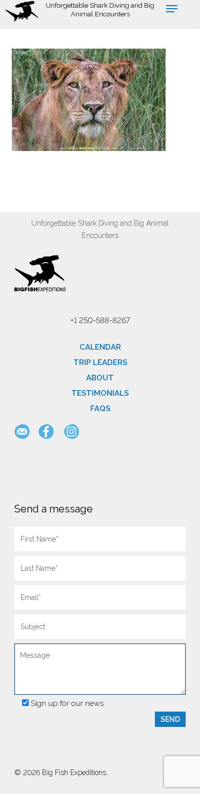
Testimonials (100, 393)
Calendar (100, 347)
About (100, 377)
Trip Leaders (100, 362)
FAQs (100, 408)
